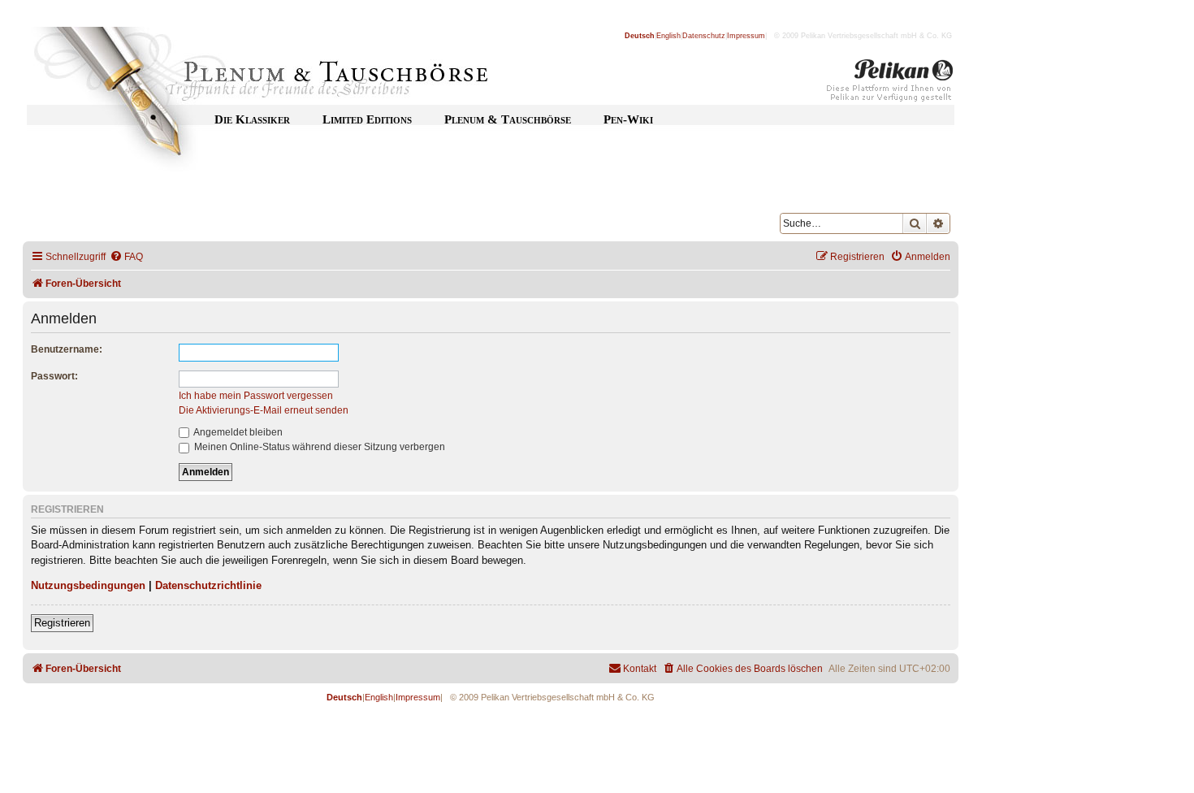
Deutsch (640, 36)
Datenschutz (703, 36)
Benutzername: (66, 349)
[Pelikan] (890, 83)
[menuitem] (126, 257)
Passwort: (54, 376)
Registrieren (62, 623)
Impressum (746, 36)
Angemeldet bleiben (237, 432)
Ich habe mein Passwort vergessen (256, 395)
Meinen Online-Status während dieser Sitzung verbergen (318, 447)
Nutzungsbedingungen (88, 585)
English (668, 36)
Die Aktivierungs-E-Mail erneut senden (263, 410)
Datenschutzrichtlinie (208, 585)
